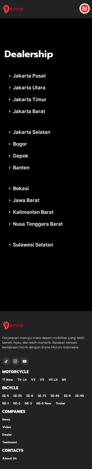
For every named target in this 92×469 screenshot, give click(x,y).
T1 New (7, 379)
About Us (9, 458)
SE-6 (29, 395)
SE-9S (79, 395)
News (6, 419)
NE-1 (5, 403)
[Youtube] (25, 361)
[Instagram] (15, 361)
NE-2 (16, 403)
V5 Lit (53, 379)
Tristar (60, 403)
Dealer (7, 434)
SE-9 (67, 395)
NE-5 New (43, 403)
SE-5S (17, 395)
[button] (84, 8)
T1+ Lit (22, 379)
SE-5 (5, 395)
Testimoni (9, 442)
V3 (33, 379)
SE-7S (42, 395)
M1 (64, 379)
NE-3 (28, 403)
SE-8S (55, 395)
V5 (42, 379)
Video (6, 427)
